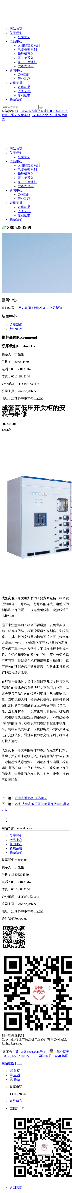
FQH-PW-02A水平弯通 (31, 111)
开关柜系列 (26, 58)
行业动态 (24, 78)
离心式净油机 (27, 62)
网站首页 (16, 28)
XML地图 (61, 1056)
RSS (19, 1063)
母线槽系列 (26, 53)
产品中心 (16, 41)
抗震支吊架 (26, 66)
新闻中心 (16, 70)
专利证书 (24, 95)
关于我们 (16, 33)
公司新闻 (24, 74)
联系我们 (16, 99)
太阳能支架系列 (29, 45)
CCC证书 (24, 91)
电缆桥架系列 (27, 49)
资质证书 (24, 87)
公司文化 (24, 37)
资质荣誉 (16, 83)
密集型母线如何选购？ (31, 798)
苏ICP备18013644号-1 (30, 1051)
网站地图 (45, 1056)
